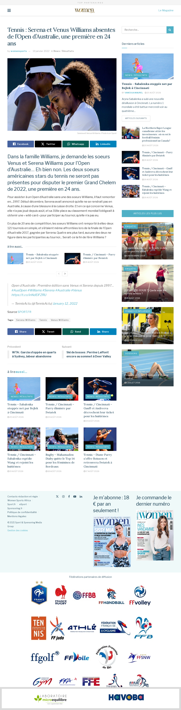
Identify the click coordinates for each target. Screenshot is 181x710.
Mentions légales (16, 516)
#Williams (34, 290)
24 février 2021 (134, 340)
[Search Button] (170, 29)
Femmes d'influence (137, 311)
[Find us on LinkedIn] (81, 497)
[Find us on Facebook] (69, 497)
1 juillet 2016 (133, 382)
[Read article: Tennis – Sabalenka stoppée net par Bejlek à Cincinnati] (15, 258)
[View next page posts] (65, 273)
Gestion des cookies (17, 530)
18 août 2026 (54, 471)
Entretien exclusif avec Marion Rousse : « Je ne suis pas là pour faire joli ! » (147, 334)
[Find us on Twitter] (57, 497)
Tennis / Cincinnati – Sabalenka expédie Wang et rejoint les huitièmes (157, 189)
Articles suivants (137, 118)
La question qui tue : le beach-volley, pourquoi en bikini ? (145, 249)
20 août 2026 (35, 262)
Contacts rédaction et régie (22, 496)
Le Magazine (166, 10)
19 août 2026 (92, 262)
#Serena (48, 290)
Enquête (130, 226)
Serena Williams (25, 320)
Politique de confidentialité (22, 512)
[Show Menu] (9, 10)
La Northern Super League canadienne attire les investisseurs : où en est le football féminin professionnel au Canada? (156, 134)
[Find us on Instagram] (63, 497)
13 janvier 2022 (41, 51)
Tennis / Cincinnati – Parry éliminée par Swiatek (99, 256)
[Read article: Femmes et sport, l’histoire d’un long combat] (148, 368)
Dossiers (131, 353)
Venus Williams (60, 320)
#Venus (76, 290)
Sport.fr (11, 504)
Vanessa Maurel (134, 92)
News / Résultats (64, 51)
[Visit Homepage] (84, 10)
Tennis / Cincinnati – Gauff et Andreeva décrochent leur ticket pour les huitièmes (157, 171)
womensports (19, 51)
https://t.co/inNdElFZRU (28, 295)
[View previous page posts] (59, 273)
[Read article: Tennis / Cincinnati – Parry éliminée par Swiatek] (72, 258)
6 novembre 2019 (135, 255)
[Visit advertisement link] (90, 698)
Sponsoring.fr (14, 508)
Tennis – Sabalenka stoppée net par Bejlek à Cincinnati (42, 256)
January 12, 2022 (65, 303)
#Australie (62, 290)
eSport (23, 504)
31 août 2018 (133, 298)
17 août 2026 (92, 471)
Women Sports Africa (19, 500)
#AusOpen (19, 290)
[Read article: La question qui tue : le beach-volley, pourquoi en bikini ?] (148, 240)
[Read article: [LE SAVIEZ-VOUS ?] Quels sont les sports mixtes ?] (148, 283)
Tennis (43, 320)
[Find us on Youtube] (74, 497)
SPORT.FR (24, 312)
